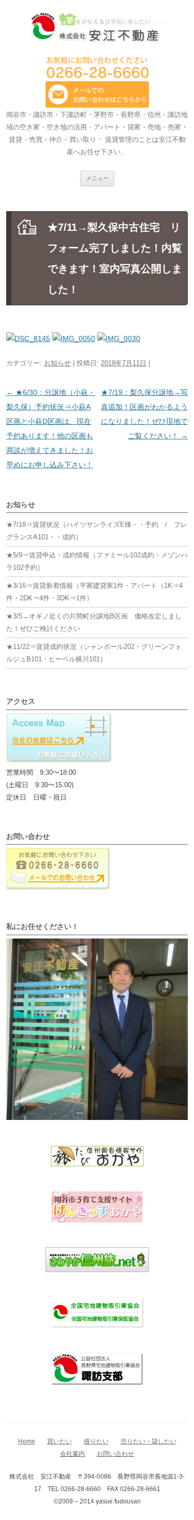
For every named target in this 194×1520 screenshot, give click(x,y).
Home (26, 1441)
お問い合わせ (115, 1453)
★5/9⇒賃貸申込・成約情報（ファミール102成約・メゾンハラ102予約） (97, 561)
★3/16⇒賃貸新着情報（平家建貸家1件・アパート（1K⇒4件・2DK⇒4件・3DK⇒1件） (94, 592)
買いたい (59, 1441)
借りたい (96, 1441)
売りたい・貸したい (148, 1441)
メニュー (97, 178)
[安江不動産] (97, 29)
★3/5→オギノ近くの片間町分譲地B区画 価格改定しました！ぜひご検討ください (94, 622)
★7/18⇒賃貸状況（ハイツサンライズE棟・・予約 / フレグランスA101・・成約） (96, 531)
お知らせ (57, 363)
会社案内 (72, 1453)
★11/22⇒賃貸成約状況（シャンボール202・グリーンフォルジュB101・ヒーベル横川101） (94, 653)
